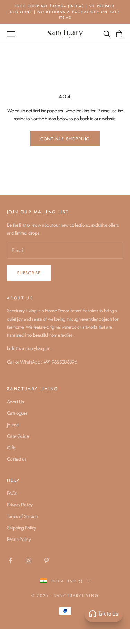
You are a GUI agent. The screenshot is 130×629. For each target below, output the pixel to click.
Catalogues (17, 413)
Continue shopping (65, 138)
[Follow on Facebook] (10, 560)
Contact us (16, 459)
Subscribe (29, 273)
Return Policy (19, 539)
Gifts (11, 447)
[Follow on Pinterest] (46, 560)
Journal (13, 424)
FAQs (12, 493)
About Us (15, 401)
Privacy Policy (19, 504)
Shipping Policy (21, 527)
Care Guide (18, 436)
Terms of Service (22, 516)
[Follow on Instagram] (28, 560)
